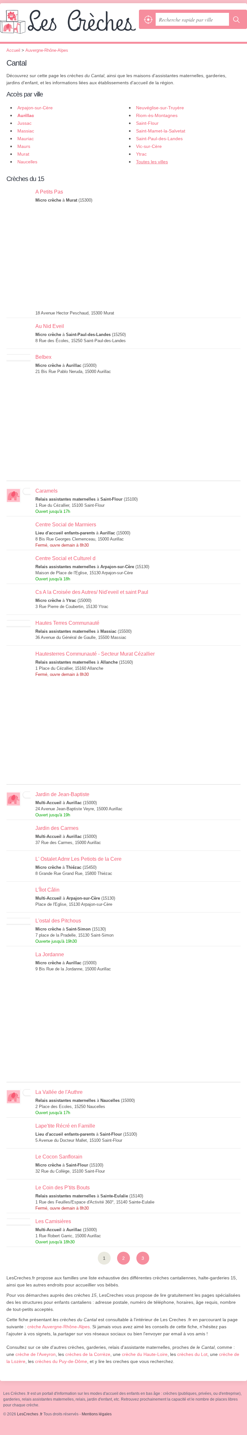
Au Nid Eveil (49, 326)
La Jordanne (49, 954)
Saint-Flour (147, 123)
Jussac (24, 123)
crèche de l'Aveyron (35, 1354)
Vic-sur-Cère (149, 146)
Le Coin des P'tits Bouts (62, 1187)
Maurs (23, 146)
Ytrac (141, 154)
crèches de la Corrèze (87, 1354)
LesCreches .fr (68, 26)
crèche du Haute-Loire (145, 1354)
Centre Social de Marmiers (65, 524)
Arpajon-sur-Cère (35, 107)
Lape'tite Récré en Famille (65, 1126)
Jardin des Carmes (56, 828)
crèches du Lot (192, 1354)
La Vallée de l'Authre (59, 1092)
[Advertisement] (138, 258)
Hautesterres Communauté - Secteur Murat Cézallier (95, 654)
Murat (23, 154)
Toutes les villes (152, 161)
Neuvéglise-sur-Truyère (160, 107)
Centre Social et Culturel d (65, 558)
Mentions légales (97, 1414)
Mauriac (25, 138)
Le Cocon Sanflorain (58, 1156)
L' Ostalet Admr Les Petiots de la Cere (78, 859)
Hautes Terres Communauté (67, 623)
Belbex (43, 357)
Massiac (25, 130)
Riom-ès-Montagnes (157, 115)
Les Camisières (53, 1221)
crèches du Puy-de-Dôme (61, 1361)
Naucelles (27, 161)
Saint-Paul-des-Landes (159, 138)
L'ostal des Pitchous (58, 920)
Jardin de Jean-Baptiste (62, 794)
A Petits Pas (49, 192)
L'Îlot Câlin (47, 890)
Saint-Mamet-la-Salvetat (160, 130)
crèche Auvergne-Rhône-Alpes (58, 1326)
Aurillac (25, 115)
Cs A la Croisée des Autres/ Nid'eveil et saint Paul (91, 592)
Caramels (46, 491)
